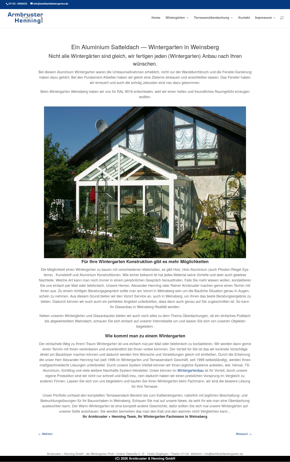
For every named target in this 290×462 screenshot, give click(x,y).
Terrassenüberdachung (211, 18)
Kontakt (244, 18)
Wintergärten (175, 18)
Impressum (263, 18)
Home (156, 18)
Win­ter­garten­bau (190, 370)
